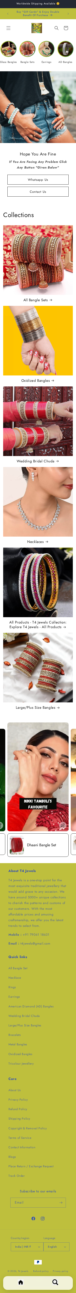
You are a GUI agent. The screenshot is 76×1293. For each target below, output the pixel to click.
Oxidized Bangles (35, 380)
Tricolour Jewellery (21, 1063)
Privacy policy (60, 1271)
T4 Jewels (23, 1271)
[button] (8, 28)
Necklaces (35, 541)
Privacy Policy (18, 1099)
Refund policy (41, 1271)
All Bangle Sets (35, 300)
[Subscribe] (61, 1203)
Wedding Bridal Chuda (35, 461)
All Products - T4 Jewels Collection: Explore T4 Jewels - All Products (38, 624)
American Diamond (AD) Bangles (31, 1006)
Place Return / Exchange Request (31, 1166)
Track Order (16, 1176)
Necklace (14, 978)
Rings (12, 987)
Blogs (12, 1157)
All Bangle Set (17, 968)
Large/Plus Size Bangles (36, 707)
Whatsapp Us (38, 179)
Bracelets (14, 1035)
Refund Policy (17, 1109)
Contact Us (38, 191)
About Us (14, 1090)
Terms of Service (19, 1138)
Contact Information (21, 1147)
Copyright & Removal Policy (27, 1128)
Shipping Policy (19, 1118)
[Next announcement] (68, 13)
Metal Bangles (17, 1044)
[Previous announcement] (7, 13)
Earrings (14, 997)
